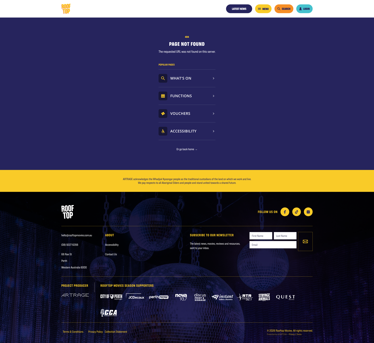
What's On (180, 78)
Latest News (239, 9)
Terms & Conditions (73, 331)
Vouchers (180, 113)
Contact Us (111, 254)
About (109, 235)
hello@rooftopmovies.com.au (76, 235)
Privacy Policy (95, 331)
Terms (299, 334)
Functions (181, 95)
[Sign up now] (305, 241)
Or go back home (187, 149)
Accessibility (183, 131)
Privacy (292, 334)
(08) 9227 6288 (69, 244)
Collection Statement (116, 331)
